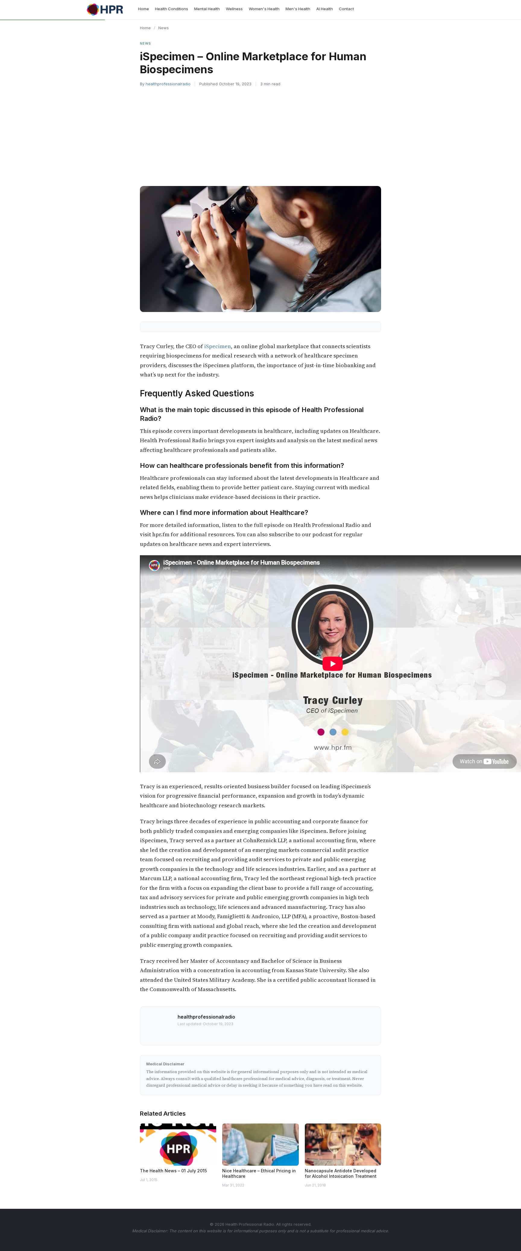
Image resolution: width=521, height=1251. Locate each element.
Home (145, 27)
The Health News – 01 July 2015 (173, 1170)
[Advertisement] (260, 136)
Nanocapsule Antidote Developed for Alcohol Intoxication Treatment (341, 1173)
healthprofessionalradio (168, 83)
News (163, 27)
